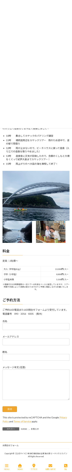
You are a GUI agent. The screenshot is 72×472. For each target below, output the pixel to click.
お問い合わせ (50, 469)
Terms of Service (22, 421)
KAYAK (24, 429)
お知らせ (35, 429)
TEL (65, 469)
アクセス (34, 469)
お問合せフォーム (11, 445)
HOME (20, 469)
